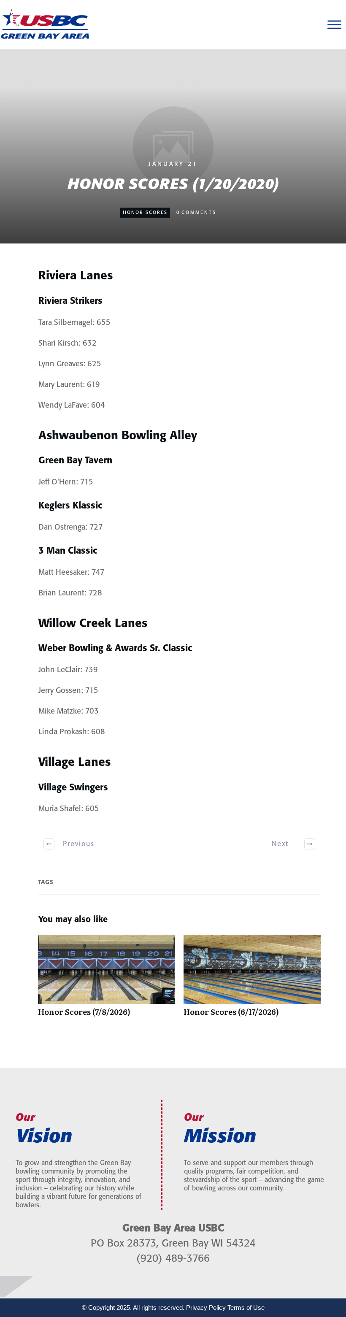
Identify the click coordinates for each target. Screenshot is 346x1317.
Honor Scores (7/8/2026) (106, 980)
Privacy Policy (206, 1307)
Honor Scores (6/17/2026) (252, 980)
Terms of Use (246, 1307)
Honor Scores (145, 212)
